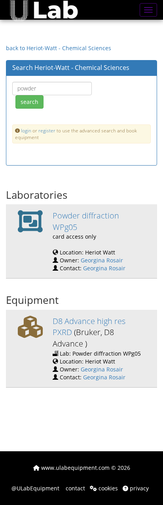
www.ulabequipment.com (75, 467)
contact (74, 488)
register (46, 130)
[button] (49, 10)
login (26, 130)
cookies (107, 488)
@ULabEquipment (35, 488)
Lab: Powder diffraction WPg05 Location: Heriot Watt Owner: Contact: (97, 348)
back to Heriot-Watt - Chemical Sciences (58, 48)
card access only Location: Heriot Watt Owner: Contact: (89, 241)
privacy (138, 488)
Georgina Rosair (102, 260)
